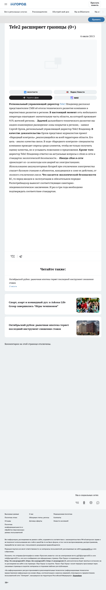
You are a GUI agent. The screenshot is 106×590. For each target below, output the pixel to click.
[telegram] (21, 256)
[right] (103, 12)
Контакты (57, 517)
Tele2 (63, 104)
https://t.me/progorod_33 (56, 561)
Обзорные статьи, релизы (39, 517)
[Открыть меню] (5, 4)
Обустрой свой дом (60, 12)
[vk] (12, 256)
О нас (31, 514)
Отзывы (8, 521)
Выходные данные (12, 514)
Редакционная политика (63, 514)
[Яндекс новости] (75, 92)
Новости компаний (61, 521)
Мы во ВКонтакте (81, 12)
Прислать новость (95, 4)
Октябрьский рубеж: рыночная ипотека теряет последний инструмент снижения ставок (51, 282)
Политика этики (11, 517)
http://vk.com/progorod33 (15, 561)
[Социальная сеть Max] (75, 98)
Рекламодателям (39, 12)
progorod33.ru (86, 549)
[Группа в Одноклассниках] (84, 502)
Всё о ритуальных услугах (15, 12)
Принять (96, 19)
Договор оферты (35, 521)
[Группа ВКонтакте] (30, 92)
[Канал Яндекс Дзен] (30, 98)
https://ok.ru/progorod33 (36, 561)
